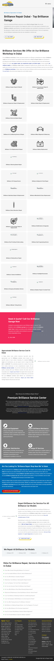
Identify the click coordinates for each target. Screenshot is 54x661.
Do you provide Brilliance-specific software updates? (17, 614)
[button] (27, 570)
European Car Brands (46, 626)
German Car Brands (46, 631)
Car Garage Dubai (19, 626)
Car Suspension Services (33, 629)
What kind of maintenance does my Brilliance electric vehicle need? (21, 592)
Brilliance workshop (10, 69)
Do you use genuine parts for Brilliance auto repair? (17, 586)
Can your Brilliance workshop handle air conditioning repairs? (20, 595)
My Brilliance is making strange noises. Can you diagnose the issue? (21, 605)
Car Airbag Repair (32, 641)
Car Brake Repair (32, 631)
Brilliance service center (8, 368)
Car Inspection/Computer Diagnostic (33, 648)
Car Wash (30, 652)
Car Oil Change (31, 639)
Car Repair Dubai (18, 629)
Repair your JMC (17, 486)
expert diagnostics (28, 534)
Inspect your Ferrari (14, 371)
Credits (10, 659)
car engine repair (16, 63)
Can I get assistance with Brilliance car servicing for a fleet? (19, 598)
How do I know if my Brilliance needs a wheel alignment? (18, 611)
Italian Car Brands (46, 628)
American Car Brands (46, 624)
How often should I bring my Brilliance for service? (17, 570)
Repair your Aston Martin (27, 377)
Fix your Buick (6, 71)
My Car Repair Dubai (27, 524)
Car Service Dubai (19, 624)
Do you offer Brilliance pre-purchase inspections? (17, 608)
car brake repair (36, 63)
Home (16, 623)
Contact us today (37, 331)
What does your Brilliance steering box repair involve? (18, 579)
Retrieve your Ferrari (22, 412)
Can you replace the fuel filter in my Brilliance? (16, 583)
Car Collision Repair (32, 651)
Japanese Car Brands (46, 623)
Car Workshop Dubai (19, 628)
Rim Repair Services (32, 624)
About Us (17, 633)
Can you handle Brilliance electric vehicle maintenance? (18, 573)
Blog (16, 634)
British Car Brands (46, 629)
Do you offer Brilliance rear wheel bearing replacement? (19, 589)
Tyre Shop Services (32, 623)
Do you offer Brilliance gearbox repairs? (14, 576)
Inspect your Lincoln (6, 477)
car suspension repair (26, 63)
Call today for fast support (23, 406)
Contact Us (17, 631)
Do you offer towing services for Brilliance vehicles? (17, 602)
